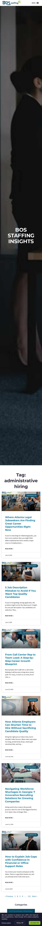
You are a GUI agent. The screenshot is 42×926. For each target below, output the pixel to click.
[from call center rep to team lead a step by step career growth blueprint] (21, 638)
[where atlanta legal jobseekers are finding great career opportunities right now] (21, 501)
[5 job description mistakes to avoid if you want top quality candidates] (21, 571)
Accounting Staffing (21, 911)
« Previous (9, 896)
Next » (34, 896)
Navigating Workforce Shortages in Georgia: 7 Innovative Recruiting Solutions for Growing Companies (20, 795)
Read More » (9, 549)
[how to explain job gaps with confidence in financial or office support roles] (21, 840)
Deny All (20, 923)
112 (29, 896)
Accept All (34, 923)
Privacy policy (6, 923)
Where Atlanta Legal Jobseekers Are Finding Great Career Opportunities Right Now (20, 523)
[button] (34, 3)
